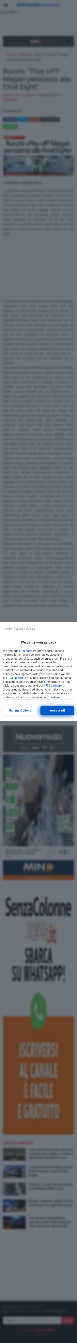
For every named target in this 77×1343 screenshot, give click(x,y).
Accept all (57, 710)
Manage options (19, 710)
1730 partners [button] (28, 651)
